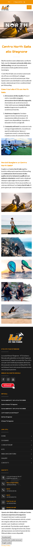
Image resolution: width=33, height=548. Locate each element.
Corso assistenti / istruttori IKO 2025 (13, 408)
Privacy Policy (5, 545)
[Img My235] (16, 247)
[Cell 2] (3, 490)
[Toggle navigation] (29, 7)
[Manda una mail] (3, 508)
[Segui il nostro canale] (13, 379)
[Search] (24, 2)
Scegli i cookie (6, 543)
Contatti (5, 463)
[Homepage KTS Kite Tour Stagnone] (16, 7)
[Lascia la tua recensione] (8, 386)
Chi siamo (5, 440)
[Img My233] (16, 224)
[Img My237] (16, 269)
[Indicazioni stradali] (3, 478)
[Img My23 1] (16, 202)
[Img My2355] (16, 291)
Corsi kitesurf (7, 445)
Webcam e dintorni (8, 454)
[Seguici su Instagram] (8, 379)
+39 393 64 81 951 (11, 496)
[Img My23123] (16, 314)
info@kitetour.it (11, 508)
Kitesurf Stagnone (7, 421)
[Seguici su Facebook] (3, 379)
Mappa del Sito (18, 2)
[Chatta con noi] (3, 502)
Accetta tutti (6, 537)
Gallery (4, 458)
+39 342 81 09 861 (12, 483)
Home (3, 436)
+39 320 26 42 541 (11, 490)
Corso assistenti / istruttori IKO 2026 (13, 400)
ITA (9, 2)
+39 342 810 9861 (11, 502)
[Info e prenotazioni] (3, 484)
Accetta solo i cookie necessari (11, 540)
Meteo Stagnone (6, 417)
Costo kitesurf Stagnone (9, 404)
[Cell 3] (3, 496)
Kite (2, 449)
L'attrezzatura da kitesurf (10, 413)
